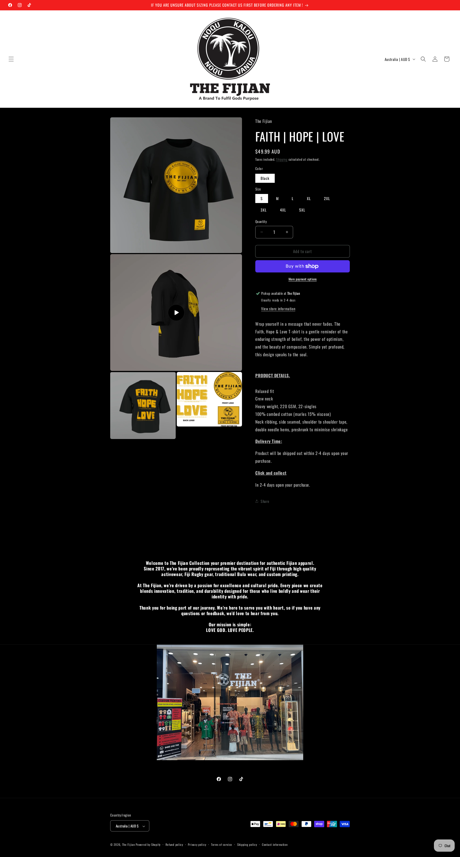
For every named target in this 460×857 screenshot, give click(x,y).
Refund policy (174, 844)
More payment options (303, 279)
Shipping (282, 159)
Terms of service (221, 844)
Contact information (275, 844)
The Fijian (128, 845)
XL (309, 198)
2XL (327, 198)
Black (265, 178)
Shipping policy (247, 844)
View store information (278, 308)
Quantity (261, 221)
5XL (302, 210)
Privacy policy (197, 844)
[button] (11, 59)
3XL (264, 210)
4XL (283, 210)
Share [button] (265, 501)
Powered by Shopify (148, 845)
